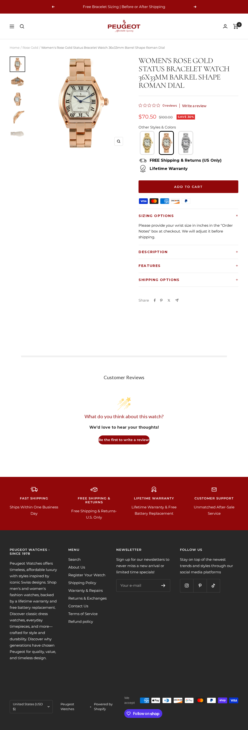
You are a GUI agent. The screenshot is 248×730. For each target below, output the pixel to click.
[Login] (225, 26)
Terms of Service (83, 613)
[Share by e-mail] (176, 300)
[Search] (22, 26)
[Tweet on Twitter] (169, 300)
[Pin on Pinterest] (161, 300)
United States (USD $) (28, 706)
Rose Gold (30, 47)
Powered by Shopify (103, 706)
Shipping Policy (82, 582)
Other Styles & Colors (157, 127)
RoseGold (166, 143)
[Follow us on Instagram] (186, 585)
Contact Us (78, 606)
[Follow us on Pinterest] (200, 585)
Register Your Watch (86, 575)
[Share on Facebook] (155, 300)
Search (74, 559)
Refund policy (80, 621)
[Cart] (235, 26)
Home (15, 47)
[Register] (163, 585)
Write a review (194, 106)
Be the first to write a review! (124, 440)
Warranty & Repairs (85, 590)
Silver (186, 143)
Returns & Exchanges (87, 598)
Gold (147, 143)
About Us (76, 567)
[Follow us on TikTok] (213, 585)
